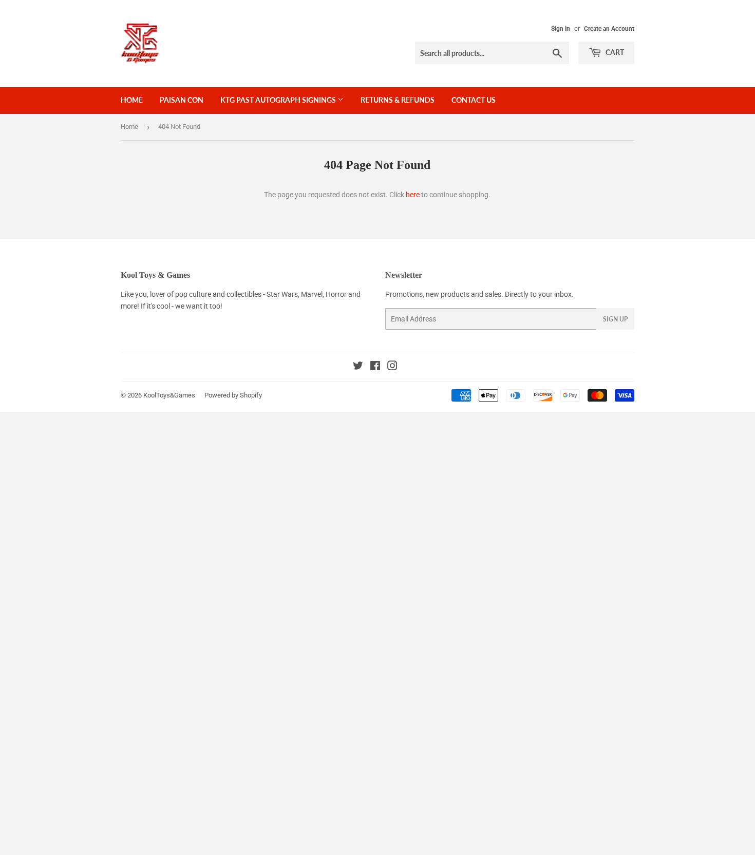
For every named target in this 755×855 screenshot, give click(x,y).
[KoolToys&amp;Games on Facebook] (375, 367)
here (413, 195)
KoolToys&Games (169, 395)
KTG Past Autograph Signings (278, 100)
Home (132, 100)
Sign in (560, 28)
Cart (614, 52)
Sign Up (615, 319)
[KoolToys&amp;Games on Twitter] (358, 367)
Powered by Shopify (233, 395)
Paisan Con (181, 100)
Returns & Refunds (398, 100)
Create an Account (609, 28)
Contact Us (473, 100)
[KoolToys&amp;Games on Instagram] (392, 367)
